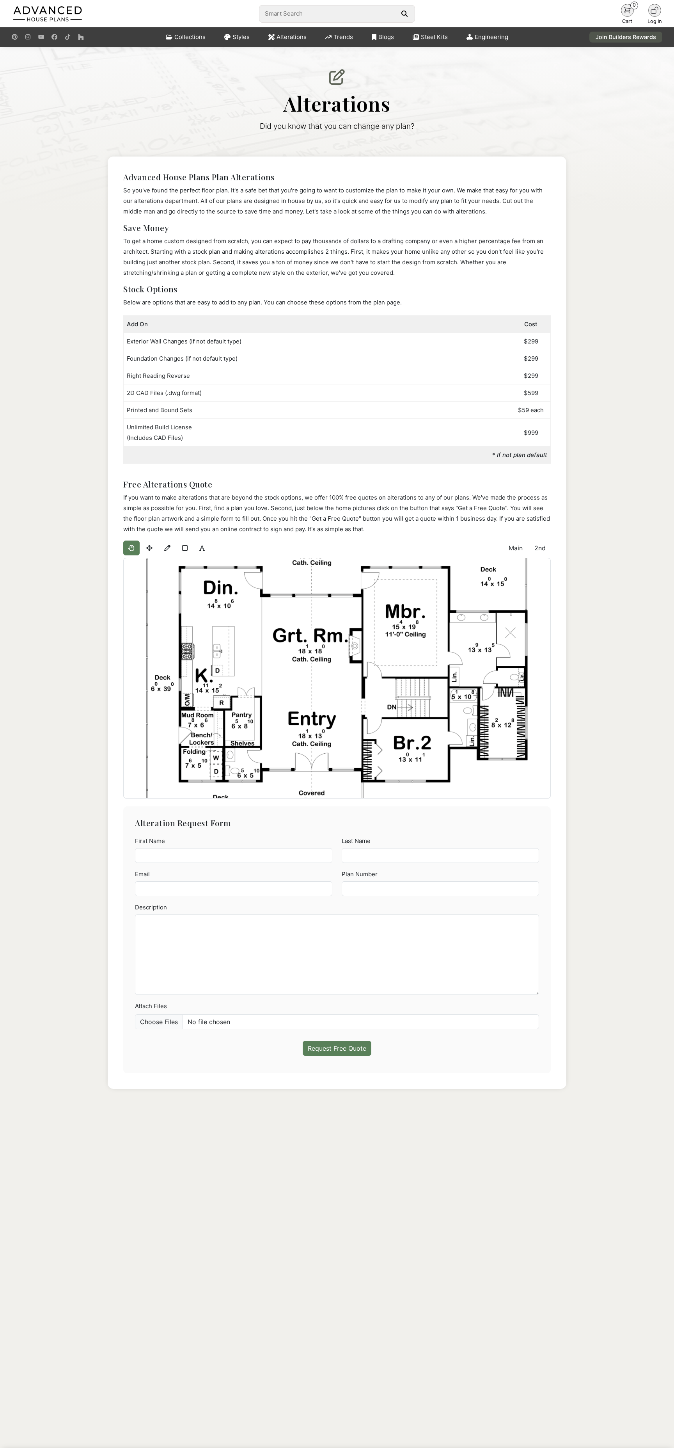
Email (142, 874)
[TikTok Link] (68, 37)
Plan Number (360, 874)
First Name (150, 841)
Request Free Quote (337, 1048)
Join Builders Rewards (626, 37)
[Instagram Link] (28, 37)
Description (151, 907)
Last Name (356, 841)
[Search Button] (404, 13)
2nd (540, 548)
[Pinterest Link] (15, 37)
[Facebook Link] (54, 37)
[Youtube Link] (41, 37)
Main (516, 548)
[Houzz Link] (81, 37)
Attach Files (151, 1006)
